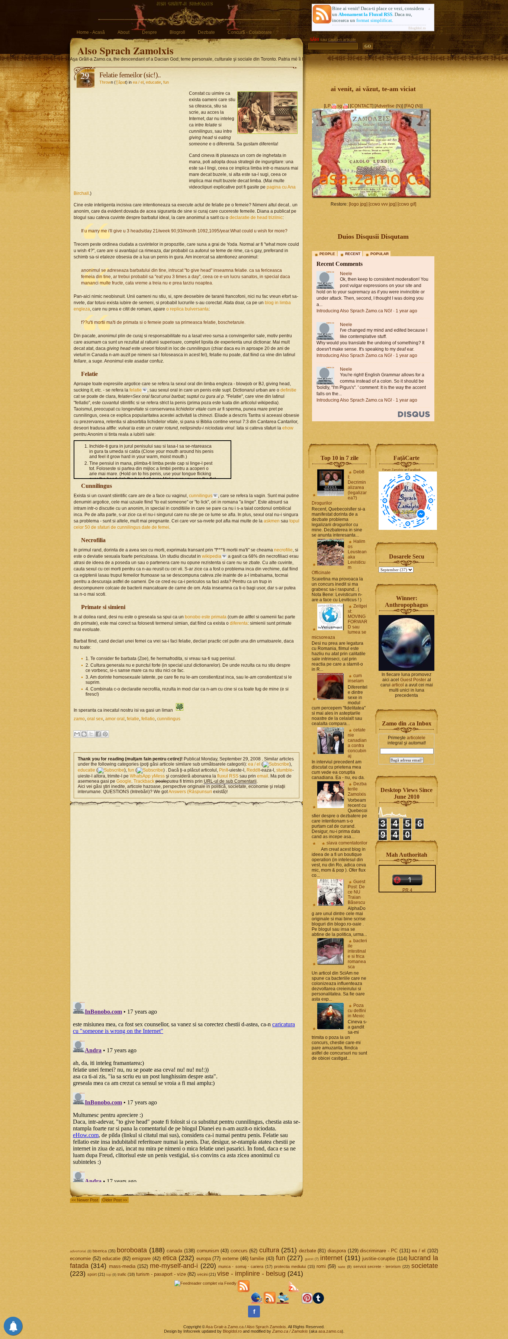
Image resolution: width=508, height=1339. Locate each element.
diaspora (337, 1250)
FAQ (409, 106)
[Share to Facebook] (98, 734)
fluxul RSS (227, 776)
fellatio (148, 718)
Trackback (144, 781)
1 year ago (406, 310)
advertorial (78, 1251)
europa (203, 1258)
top (108, 1275)
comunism (208, 1250)
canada (174, 1250)
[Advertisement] (131, 136)
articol (398, 685)
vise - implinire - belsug (251, 1273)
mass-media (122, 1266)
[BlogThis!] (84, 734)
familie (257, 1258)
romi (321, 1266)
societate (424, 1265)
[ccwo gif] (407, 204)
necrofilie (283, 550)
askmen (272, 521)
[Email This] (77, 734)
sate (341, 1267)
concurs (239, 1250)
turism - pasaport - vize (161, 1274)
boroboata (132, 1250)
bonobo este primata (205, 616)
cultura (269, 1250)
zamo (79, 718)
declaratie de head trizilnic (256, 217)
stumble (284, 770)
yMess (158, 776)
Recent (352, 254)
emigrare (141, 1258)
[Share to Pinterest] (105, 734)
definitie (288, 390)
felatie (135, 390)
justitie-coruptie (378, 1258)
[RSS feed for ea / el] (276, 764)
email (262, 776)
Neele (346, 273)
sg (339, 106)
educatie (153, 82)
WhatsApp (140, 776)
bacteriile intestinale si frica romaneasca (357, 953)
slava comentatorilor (347, 843)
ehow (287, 428)
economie (80, 1258)
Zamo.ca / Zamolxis (290, 1331)
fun (166, 82)
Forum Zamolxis (392, 469)
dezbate (307, 1250)
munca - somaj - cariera (240, 1266)
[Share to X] (91, 734)
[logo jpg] (358, 204)
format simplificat (374, 20)
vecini (202, 1274)
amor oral (115, 718)
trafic (122, 1274)
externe (230, 1258)
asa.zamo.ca (330, 1331)
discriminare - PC (379, 1250)
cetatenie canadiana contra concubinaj (357, 743)
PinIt (223, 770)
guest (309, 1259)
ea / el (138, 82)
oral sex (95, 718)
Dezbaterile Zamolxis (357, 789)
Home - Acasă (91, 32)
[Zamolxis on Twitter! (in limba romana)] (257, 1302)
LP (328, 106)
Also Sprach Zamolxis (125, 50)
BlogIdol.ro (417, 28)
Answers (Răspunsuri (190, 791)
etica (170, 1258)
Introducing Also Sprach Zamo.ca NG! (354, 310)
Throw (105, 82)
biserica (100, 1251)
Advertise (385, 106)
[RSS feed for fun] (150, 770)
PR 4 (407, 890)
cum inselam (356, 678)
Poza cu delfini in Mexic (357, 1010)
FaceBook (414, 469)
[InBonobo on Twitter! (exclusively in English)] (283, 1302)
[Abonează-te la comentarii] (270, 1302)
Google (123, 781)
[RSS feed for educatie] (111, 770)
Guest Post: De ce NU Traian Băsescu (356, 892)
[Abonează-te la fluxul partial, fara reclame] (294, 1302)
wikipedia (211, 556)
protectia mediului (290, 1266)
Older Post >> (114, 1200)
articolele (416, 737)
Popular (379, 254)
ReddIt (253, 770)
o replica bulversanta (187, 309)
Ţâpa (120, 82)
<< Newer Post (84, 1200)
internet (331, 1258)
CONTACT (361, 106)
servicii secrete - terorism (377, 1266)
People (327, 254)
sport (92, 1274)
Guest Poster (413, 679)
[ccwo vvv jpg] (382, 204)
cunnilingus (200, 495)
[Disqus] (186, 900)
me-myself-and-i (174, 1265)
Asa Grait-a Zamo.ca (225, 1326)
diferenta (239, 623)
